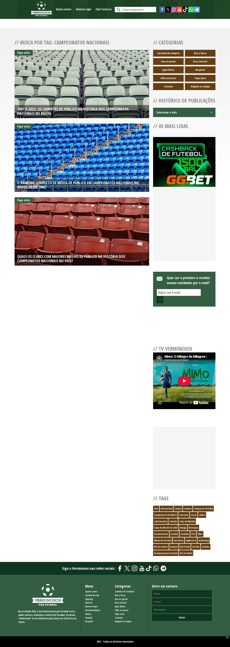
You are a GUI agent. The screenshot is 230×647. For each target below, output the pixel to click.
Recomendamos (92, 610)
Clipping (89, 599)
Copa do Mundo (187, 521)
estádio (174, 534)
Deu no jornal (168, 61)
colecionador (160, 521)
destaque (193, 527)
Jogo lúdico (168, 69)
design (183, 527)
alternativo (166, 508)
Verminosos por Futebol (166, 553)
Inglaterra (191, 540)
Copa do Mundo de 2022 (166, 527)
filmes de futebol (162, 540)
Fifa (193, 534)
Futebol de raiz (92, 595)
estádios (184, 534)
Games (88, 614)
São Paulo (185, 546)
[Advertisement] (184, 228)
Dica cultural (200, 61)
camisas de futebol (203, 508)
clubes (202, 514)
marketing (203, 540)
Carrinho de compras (168, 53)
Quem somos (63, 9)
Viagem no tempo (200, 86)
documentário (161, 534)
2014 (156, 508)
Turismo (168, 86)
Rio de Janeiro (161, 546)
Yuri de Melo (186, 553)
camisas (188, 508)
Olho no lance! (168, 78)
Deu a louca (200, 53)
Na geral (200, 69)
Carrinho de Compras (124, 591)
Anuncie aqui (83, 9)
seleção (174, 546)
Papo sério (200, 78)
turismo (206, 546)
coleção (173, 521)
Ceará (194, 514)
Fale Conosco (104, 9)
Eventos (88, 602)
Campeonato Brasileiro (165, 514)
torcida (195, 546)
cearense (183, 514)
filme (200, 534)
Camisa (177, 508)
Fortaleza (178, 540)
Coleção (88, 617)
